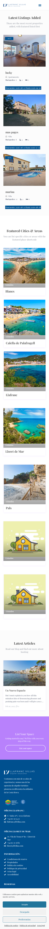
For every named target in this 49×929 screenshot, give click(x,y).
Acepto (24, 904)
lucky (8, 72)
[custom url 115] (43, 50)
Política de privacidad (28, 925)
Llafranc (11, 395)
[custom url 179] (43, 110)
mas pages (11, 132)
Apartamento (13, 77)
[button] (40, 5)
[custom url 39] (14, 5)
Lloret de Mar (14, 451)
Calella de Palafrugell (20, 343)
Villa (10, 136)
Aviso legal (41, 925)
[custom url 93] (24, 51)
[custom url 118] (24, 110)
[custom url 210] (43, 170)
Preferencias (24, 919)
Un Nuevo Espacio (15, 690)
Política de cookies (11, 925)
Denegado (24, 912)
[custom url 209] (5, 170)
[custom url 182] (24, 170)
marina (9, 192)
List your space (25, 748)
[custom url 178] (5, 110)
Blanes (9, 291)
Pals (9, 508)
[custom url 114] (5, 50)
